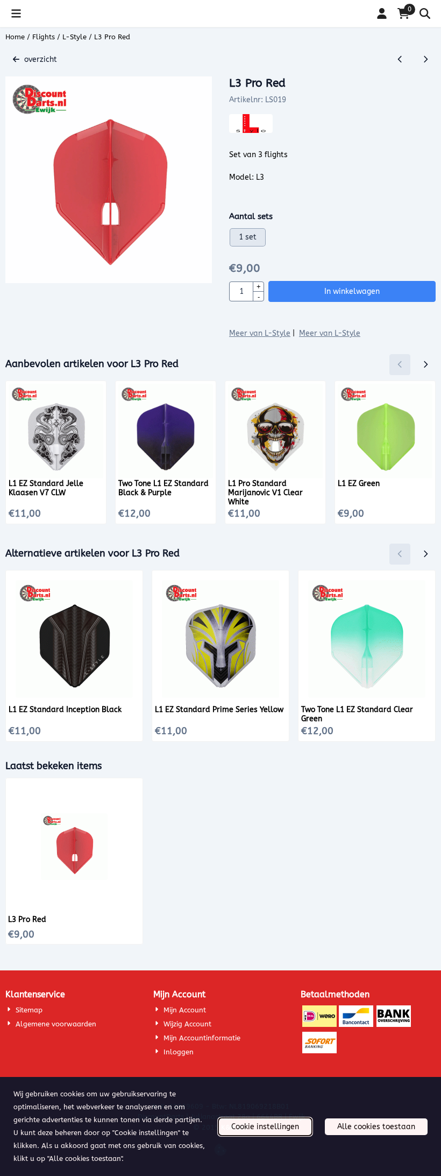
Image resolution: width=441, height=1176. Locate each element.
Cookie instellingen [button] (265, 1126)
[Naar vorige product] (399, 59)
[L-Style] (251, 130)
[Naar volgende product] (425, 59)
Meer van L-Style (259, 333)
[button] (16, 13)
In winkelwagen (352, 291)
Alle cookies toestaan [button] (376, 1126)
